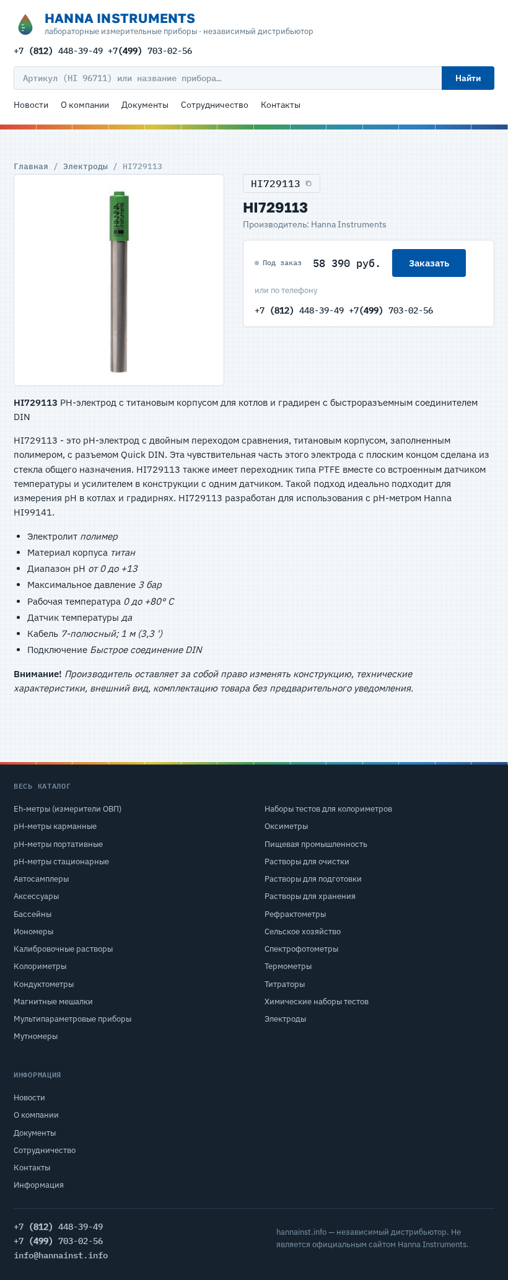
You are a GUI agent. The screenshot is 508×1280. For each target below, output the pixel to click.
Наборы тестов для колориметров (328, 809)
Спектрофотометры (301, 949)
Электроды (85, 166)
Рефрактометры (295, 914)
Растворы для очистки (307, 861)
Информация (39, 1185)
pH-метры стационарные (61, 861)
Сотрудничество (214, 104)
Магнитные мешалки (53, 1001)
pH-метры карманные (55, 826)
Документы (145, 104)
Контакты (280, 104)
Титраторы (285, 984)
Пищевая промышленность (316, 844)
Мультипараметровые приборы (72, 1019)
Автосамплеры (41, 879)
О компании (85, 104)
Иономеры (33, 931)
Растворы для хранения (310, 896)
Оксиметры (286, 826)
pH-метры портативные (58, 844)
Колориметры (40, 966)
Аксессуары (36, 896)
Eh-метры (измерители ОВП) (67, 809)
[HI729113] (119, 280)
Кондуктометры (44, 984)
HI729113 (275, 183)
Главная (31, 166)
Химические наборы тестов (317, 1001)
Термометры (288, 966)
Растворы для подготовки (313, 879)
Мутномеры (36, 1036)
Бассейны (32, 914)
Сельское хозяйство (303, 931)
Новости (31, 104)
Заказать (429, 263)
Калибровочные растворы (63, 949)
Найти (468, 78)
